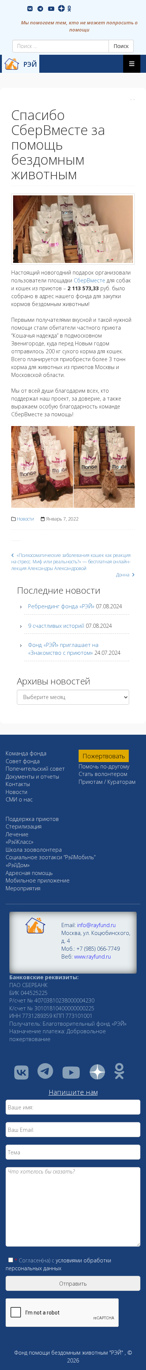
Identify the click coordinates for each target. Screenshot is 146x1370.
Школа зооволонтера (34, 849)
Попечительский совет (35, 768)
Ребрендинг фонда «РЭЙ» (61, 606)
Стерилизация (24, 826)
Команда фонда (26, 753)
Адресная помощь (29, 872)
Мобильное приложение (38, 880)
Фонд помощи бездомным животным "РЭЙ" (68, 1352)
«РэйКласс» (19, 841)
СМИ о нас (19, 799)
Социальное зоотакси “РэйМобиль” (50, 857)
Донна (123, 575)
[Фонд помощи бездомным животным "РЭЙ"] (11, 64)
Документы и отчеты (32, 776)
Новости (25, 519)
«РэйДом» (18, 865)
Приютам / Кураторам (107, 781)
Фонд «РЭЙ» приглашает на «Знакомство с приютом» (63, 648)
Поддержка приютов (32, 818)
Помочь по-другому (104, 766)
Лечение (17, 834)
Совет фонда (23, 761)
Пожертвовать (103, 756)
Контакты (18, 784)
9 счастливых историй (56, 625)
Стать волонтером (103, 773)
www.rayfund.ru (92, 956)
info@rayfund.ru (96, 925)
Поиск (121, 46)
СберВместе (89, 280)
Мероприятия (23, 888)
